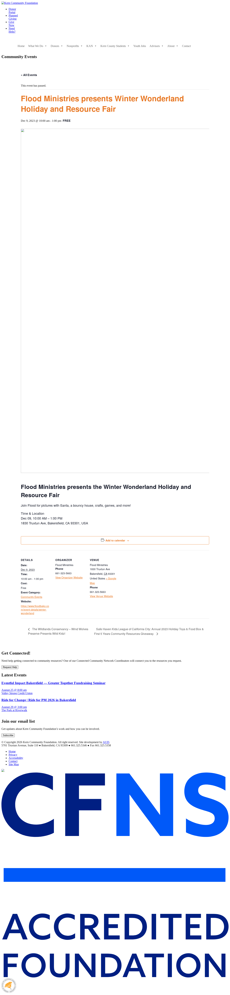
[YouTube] (210, 46)
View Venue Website (101, 596)
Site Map (14, 764)
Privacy (13, 754)
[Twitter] (203, 46)
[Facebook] (196, 46)
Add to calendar (115, 540)
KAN (89, 46)
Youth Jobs (139, 46)
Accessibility (16, 757)
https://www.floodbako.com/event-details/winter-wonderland (35, 609)
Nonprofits (73, 46)
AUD (106, 742)
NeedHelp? (12, 30)
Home (21, 46)
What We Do (35, 46)
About (170, 46)
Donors (55, 46)
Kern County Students (113, 46)
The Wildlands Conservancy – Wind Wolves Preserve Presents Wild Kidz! (58, 631)
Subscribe (8, 735)
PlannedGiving (13, 17)
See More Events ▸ (12, 713)
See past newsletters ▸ (13, 738)
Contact (186, 46)
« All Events (29, 75)
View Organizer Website (69, 577)
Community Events (31, 597)
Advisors (155, 46)
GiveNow (11, 23)
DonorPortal (12, 11)
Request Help (10, 667)
